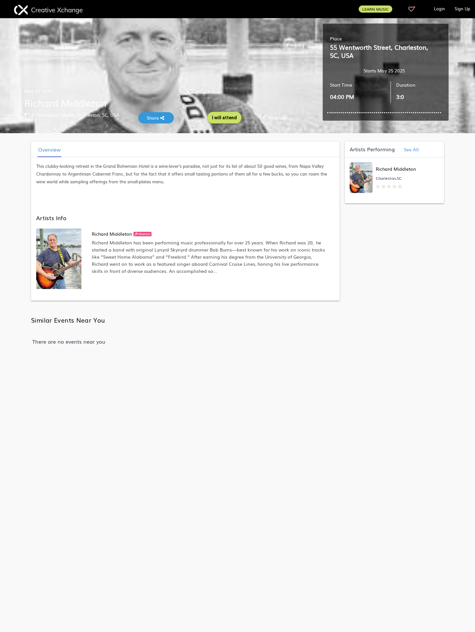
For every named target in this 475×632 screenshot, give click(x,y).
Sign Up (462, 8)
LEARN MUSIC (375, 9)
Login (439, 8)
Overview (49, 149)
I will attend (224, 117)
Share (153, 117)
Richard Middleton (112, 233)
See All (411, 149)
